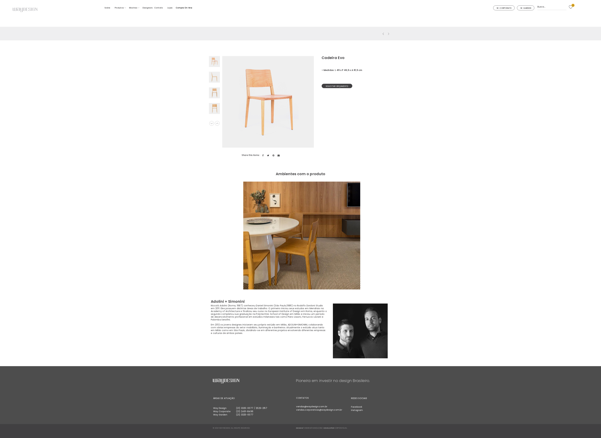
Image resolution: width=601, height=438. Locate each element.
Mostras (133, 7)
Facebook (356, 406)
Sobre (107, 7)
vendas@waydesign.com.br (311, 406)
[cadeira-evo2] (214, 92)
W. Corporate (504, 8)
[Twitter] (268, 155)
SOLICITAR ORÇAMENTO (337, 86)
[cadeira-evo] (214, 61)
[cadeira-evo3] (214, 108)
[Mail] (278, 155)
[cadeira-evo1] (214, 77)
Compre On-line (184, 7)
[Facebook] (263, 155)
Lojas (170, 7)
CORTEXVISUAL (340, 428)
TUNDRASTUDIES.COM (312, 428)
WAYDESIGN (224, 428)
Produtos (119, 7)
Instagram (357, 410)
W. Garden (525, 8)
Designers (148, 7)
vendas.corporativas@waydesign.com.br (319, 409)
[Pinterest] (273, 155)
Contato (158, 7)
